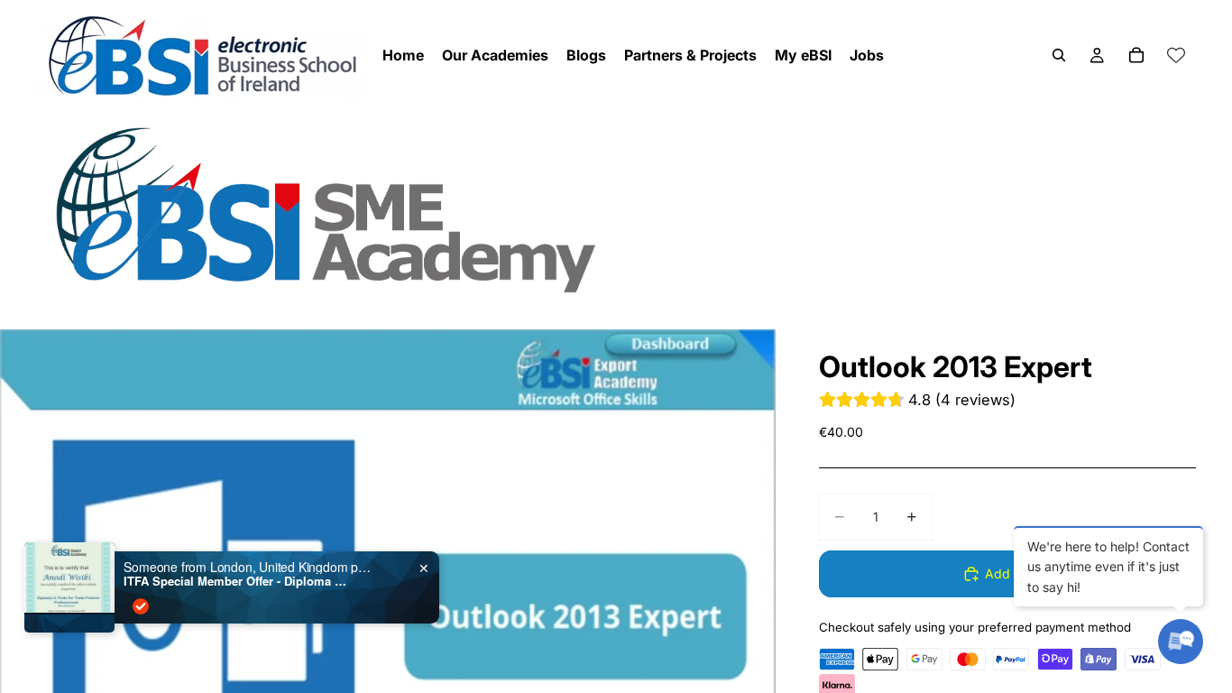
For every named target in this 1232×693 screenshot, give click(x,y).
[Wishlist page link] (1176, 55)
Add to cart (1019, 573)
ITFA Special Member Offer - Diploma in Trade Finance (236, 581)
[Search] (1059, 55)
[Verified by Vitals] (141, 606)
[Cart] (1136, 55)
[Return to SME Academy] (616, 209)
